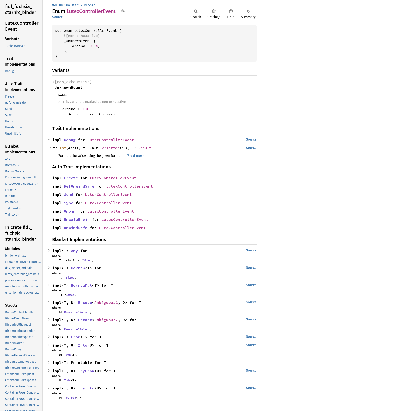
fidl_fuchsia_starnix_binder (73, 5)
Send (68, 194)
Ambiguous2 (106, 319)
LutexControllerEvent (110, 139)
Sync (68, 202)
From (75, 337)
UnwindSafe (75, 227)
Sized (87, 260)
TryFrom (86, 370)
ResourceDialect (77, 312)
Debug (70, 139)
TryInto (86, 388)
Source (57, 17)
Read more (135, 155)
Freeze (71, 177)
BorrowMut (81, 285)
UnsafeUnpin (77, 219)
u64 (94, 46)
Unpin (70, 211)
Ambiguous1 (106, 302)
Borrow (78, 268)
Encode (85, 302)
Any (74, 250)
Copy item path (122, 11)
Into (82, 345)
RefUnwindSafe (79, 186)
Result (144, 148)
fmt (63, 148)
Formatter (109, 148)
